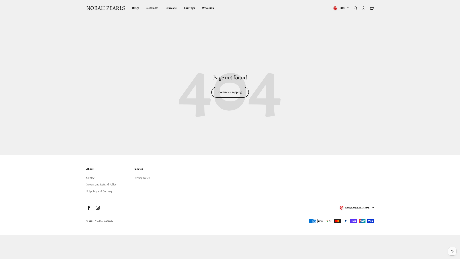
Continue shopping (230, 92)
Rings (135, 8)
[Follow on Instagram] (97, 207)
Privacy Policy (142, 178)
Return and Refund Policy (101, 185)
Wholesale (208, 8)
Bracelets (171, 8)
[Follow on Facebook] (88, 207)
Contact (90, 178)
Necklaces (152, 8)
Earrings (189, 8)
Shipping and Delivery (99, 191)
